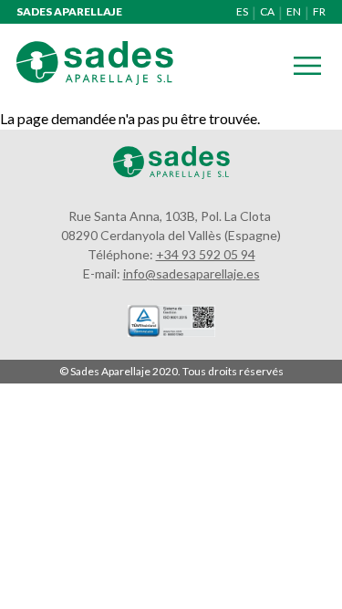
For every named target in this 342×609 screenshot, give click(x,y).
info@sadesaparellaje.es (191, 273)
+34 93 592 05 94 (205, 254)
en (293, 11)
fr (319, 11)
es (242, 11)
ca (267, 11)
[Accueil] (94, 79)
